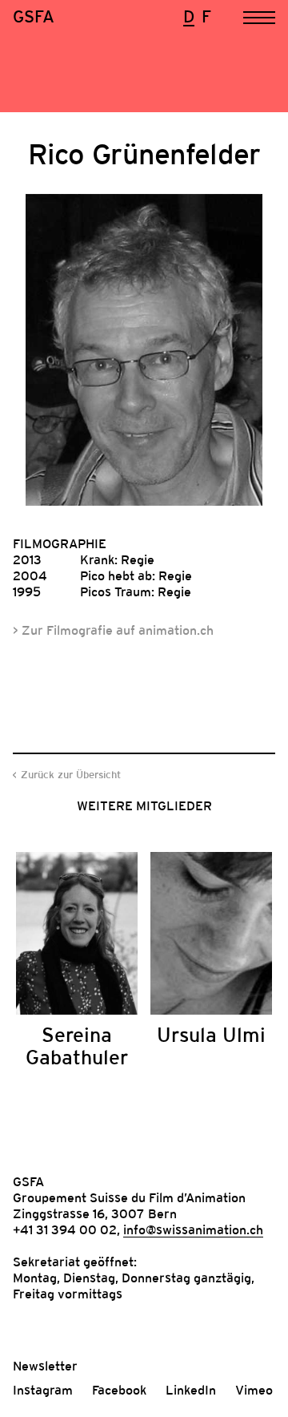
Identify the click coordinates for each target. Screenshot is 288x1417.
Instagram (43, 1390)
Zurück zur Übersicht (71, 775)
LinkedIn (191, 1390)
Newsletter (45, 1365)
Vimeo (254, 1390)
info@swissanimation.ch (193, 1229)
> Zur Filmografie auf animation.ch (113, 630)
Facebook (119, 1390)
